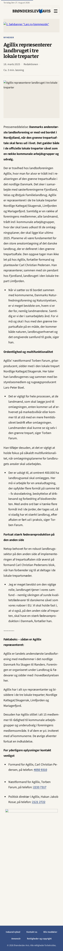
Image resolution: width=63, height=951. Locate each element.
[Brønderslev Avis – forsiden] (31, 11)
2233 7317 (39, 787)
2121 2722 (38, 802)
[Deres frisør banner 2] (31, 862)
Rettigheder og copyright (39, 938)
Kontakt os (31, 932)
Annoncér (16, 938)
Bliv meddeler (50, 932)
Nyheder (9, 37)
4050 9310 (40, 770)
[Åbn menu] (55, 11)
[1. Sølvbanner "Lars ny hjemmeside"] (31, 25)
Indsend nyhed (13, 932)
